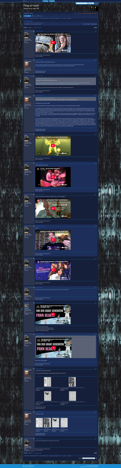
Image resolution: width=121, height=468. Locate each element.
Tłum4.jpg (63, 428)
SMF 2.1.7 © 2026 (25, 465)
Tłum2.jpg (46, 428)
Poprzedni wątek (86, 24)
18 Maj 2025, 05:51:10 (38, 258)
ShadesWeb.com (31, 466)
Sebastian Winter (29, 31)
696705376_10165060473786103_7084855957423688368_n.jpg (73, 401)
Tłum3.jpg (54, 428)
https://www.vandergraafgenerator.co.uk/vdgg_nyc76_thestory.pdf (47, 440)
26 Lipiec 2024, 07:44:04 (39, 95)
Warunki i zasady (91, 465)
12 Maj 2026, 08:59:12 (39, 368)
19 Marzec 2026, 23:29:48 (39, 302)
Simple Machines (31, 465)
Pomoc (87, 465)
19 (35, 27)
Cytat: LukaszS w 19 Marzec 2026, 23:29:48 (44, 336)
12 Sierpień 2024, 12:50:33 (39, 194)
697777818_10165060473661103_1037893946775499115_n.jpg (72, 387)
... (33, 27)
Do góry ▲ (96, 465)
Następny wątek (94, 24)
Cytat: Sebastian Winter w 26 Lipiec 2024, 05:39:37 (46, 98)
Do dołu (25, 27)
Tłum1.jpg (38, 428)
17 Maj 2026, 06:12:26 (38, 438)
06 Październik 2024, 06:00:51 (40, 225)
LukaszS (27, 302)
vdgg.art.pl (80, 13)
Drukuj (95, 27)
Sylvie (64, 18)
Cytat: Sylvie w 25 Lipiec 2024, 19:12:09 (44, 78)
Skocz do (80, 458)
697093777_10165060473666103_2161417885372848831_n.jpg (48, 401)
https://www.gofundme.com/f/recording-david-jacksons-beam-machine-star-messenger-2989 (52, 289)
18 (34, 27)
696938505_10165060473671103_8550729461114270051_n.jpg (48, 387)
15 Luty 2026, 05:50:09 (39, 287)
